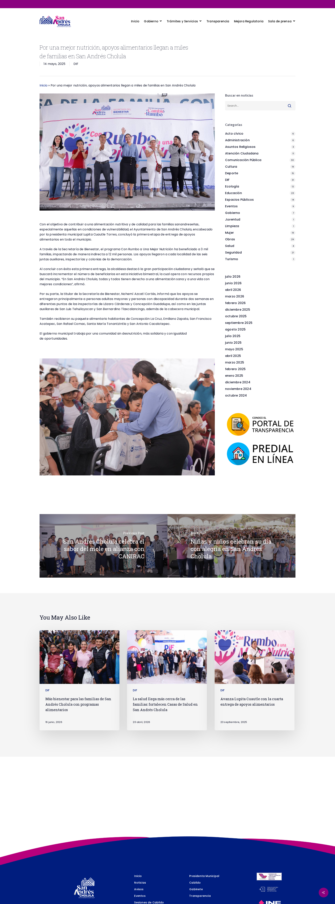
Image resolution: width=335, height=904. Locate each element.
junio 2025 (233, 342)
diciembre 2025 (237, 309)
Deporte (231, 173)
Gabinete (196, 889)
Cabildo (195, 883)
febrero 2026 (235, 303)
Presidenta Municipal (204, 876)
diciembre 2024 (237, 382)
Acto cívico (234, 133)
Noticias (140, 883)
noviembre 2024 (238, 389)
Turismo (231, 259)
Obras (230, 239)
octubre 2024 (236, 395)
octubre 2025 (236, 316)
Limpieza (232, 226)
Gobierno (232, 213)
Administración (237, 140)
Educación (233, 193)
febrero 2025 (235, 369)
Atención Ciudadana (242, 153)
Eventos (231, 206)
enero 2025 (234, 375)
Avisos (138, 889)
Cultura (231, 166)
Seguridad (233, 252)
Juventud (232, 219)
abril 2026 (233, 290)
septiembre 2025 (238, 323)
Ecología (232, 186)
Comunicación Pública (243, 160)
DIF (76, 64)
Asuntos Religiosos (240, 147)
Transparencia (200, 896)
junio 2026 (233, 283)
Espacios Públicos (239, 199)
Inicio (43, 85)
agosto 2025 (235, 329)
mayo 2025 (234, 349)
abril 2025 (233, 356)
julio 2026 (232, 276)
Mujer (229, 232)
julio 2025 (232, 336)
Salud (229, 246)
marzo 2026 (234, 296)
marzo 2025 (234, 362)
